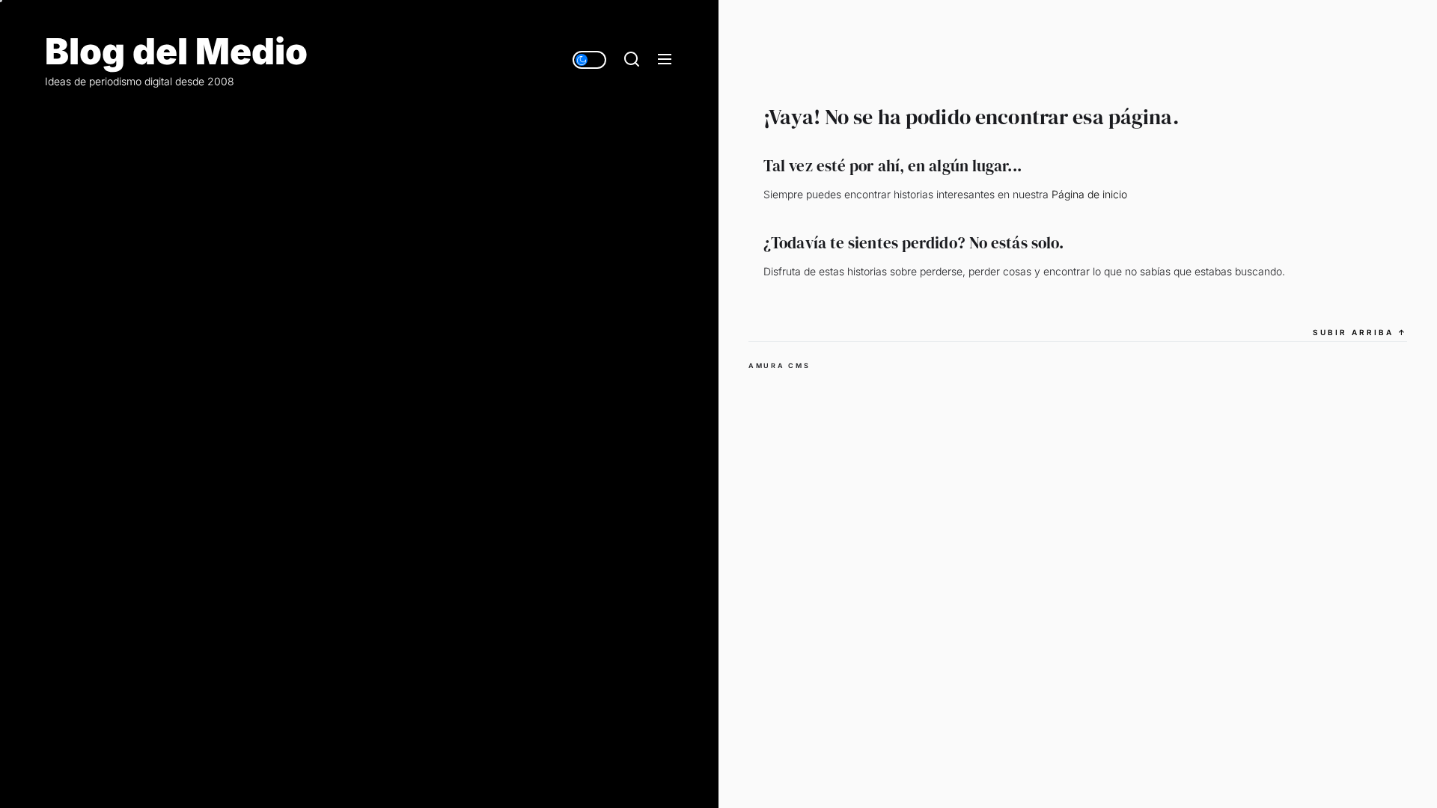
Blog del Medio (176, 51)
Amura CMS (779, 365)
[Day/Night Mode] (589, 59)
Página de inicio (1089, 194)
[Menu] (665, 59)
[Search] (632, 59)
